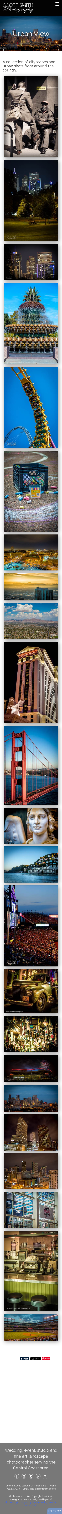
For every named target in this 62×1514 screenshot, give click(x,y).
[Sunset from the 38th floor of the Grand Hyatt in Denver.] (31, 586)
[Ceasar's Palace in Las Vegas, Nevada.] (31, 682)
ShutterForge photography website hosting (26, 1502)
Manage (57, 2)
